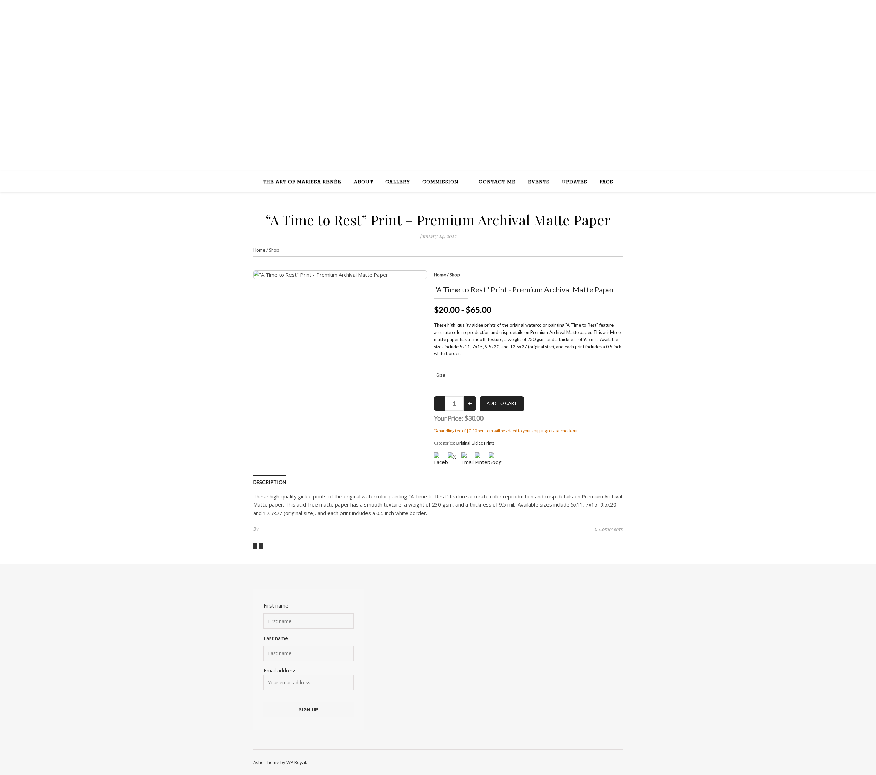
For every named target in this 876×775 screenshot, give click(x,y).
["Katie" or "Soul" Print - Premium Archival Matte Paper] (261, 545)
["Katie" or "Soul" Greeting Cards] (256, 545)
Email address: (280, 670)
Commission (440, 182)
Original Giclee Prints (475, 443)
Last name (275, 638)
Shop (274, 250)
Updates (574, 182)
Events (539, 182)
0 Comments (609, 529)
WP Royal (296, 762)
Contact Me (497, 182)
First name (275, 605)
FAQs (606, 182)
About (363, 182)
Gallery (397, 182)
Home (259, 250)
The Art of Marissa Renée (302, 182)
